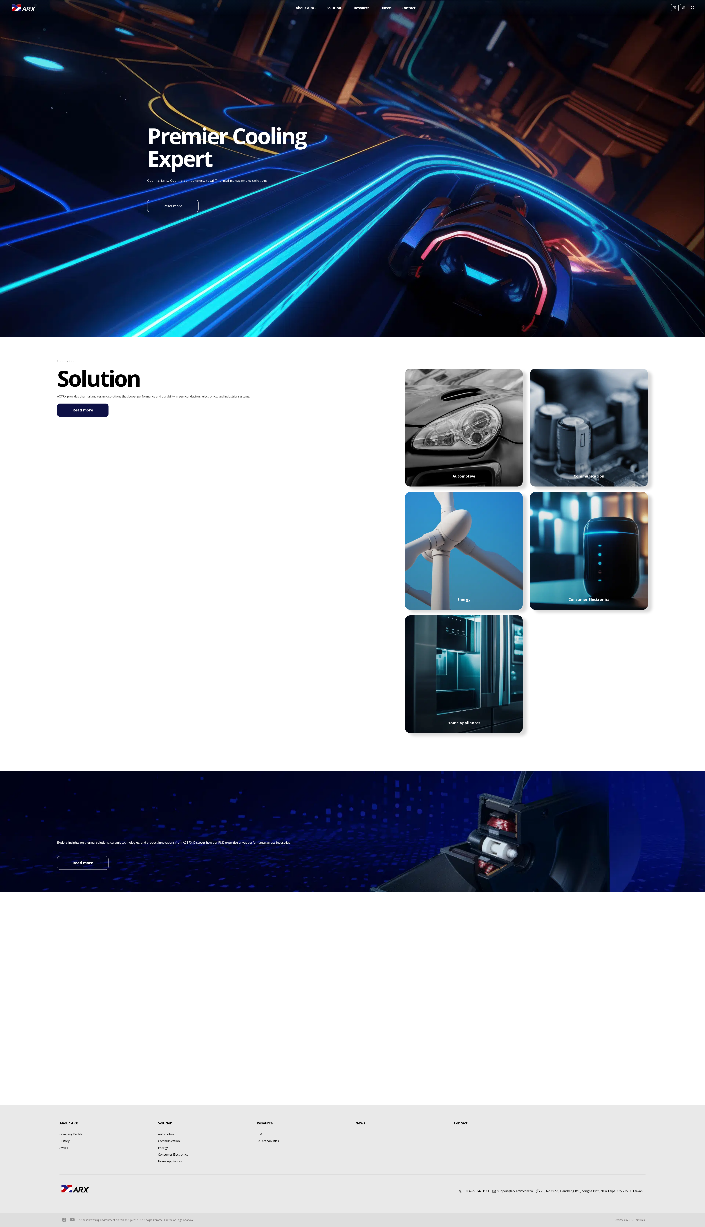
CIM (259, 1134)
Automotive (166, 1134)
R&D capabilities (268, 1141)
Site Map (640, 1219)
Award (63, 1148)
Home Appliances (170, 1161)
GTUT (631, 1219)
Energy (163, 1148)
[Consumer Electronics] (589, 551)
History (64, 1141)
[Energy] (464, 551)
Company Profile (70, 1134)
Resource (361, 7)
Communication (169, 1141)
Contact (408, 7)
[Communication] (589, 427)
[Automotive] (464, 427)
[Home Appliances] (464, 674)
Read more (173, 206)
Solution (333, 7)
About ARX (305, 7)
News (386, 7)
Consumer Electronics (173, 1154)
